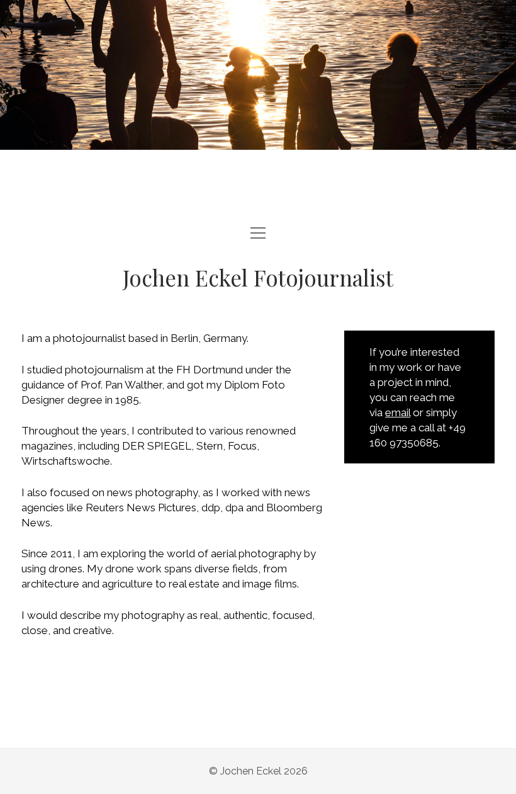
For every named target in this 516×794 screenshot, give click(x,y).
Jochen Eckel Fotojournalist (258, 277)
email (397, 412)
